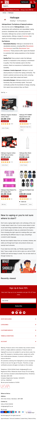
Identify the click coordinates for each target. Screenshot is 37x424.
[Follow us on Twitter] (16, 312)
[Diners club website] (22, 412)
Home (4, 12)
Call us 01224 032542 (7, 404)
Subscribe (18, 306)
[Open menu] (2, 2)
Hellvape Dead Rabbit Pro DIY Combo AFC (8, 191)
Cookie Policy (24, 418)
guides (11, 230)
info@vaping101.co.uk (7, 406)
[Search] (33, 6)
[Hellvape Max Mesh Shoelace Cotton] (27, 151)
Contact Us (9, 256)
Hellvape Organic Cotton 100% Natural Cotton (8, 154)
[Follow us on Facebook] (13, 312)
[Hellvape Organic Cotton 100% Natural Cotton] (9, 151)
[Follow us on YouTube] (24, 312)
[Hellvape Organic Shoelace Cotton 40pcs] (9, 114)
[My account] (31, 2)
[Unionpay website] (12, 412)
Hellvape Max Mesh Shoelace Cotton (25, 154)
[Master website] (5, 412)
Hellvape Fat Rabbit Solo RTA (26, 191)
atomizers (26, 36)
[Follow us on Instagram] (20, 312)
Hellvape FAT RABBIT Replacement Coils (25, 115)
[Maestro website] (16, 412)
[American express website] (9, 412)
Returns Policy (32, 418)
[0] (34, 2)
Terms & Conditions (15, 418)
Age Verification (5, 418)
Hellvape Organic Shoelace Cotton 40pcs (9, 115)
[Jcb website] (19, 412)
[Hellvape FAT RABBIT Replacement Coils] (27, 114)
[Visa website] (2, 412)
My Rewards (24, 2)
